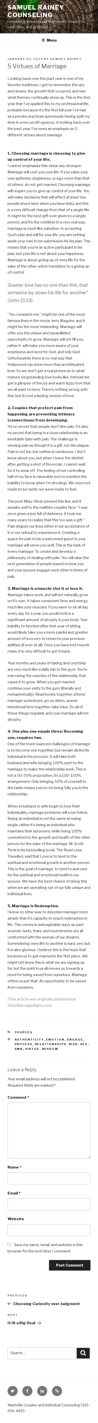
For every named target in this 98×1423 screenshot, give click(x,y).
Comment (18, 1097)
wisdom (50, 1049)
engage (75, 1039)
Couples (24, 1032)
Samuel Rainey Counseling (36, 11)
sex (84, 1044)
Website (16, 1219)
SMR (19, 1049)
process (24, 1044)
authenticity (29, 1039)
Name (14, 1167)
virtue (32, 1049)
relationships (51, 1044)
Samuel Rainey (66, 59)
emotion (55, 1039)
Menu (52, 40)
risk (73, 1044)
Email (14, 1193)
